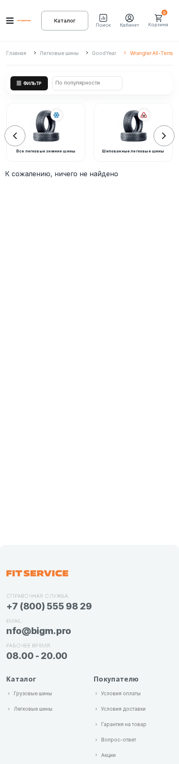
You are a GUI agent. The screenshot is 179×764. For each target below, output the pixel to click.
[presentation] (15, 135)
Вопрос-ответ (118, 740)
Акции (108, 755)
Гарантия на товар (124, 724)
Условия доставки (123, 709)
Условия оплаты (121, 694)
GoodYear (104, 53)
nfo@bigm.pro (38, 630)
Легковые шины (59, 53)
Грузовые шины (33, 694)
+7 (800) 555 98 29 (49, 606)
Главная (16, 53)
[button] (103, 20)
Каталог (64, 20)
